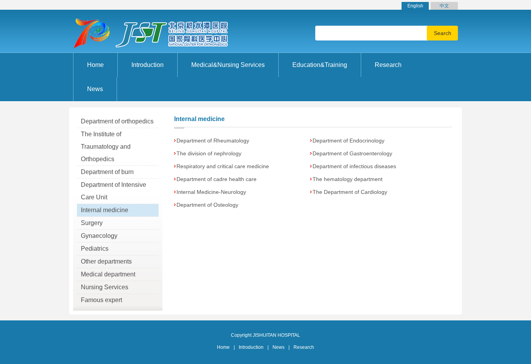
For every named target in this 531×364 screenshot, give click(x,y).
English (415, 6)
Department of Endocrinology (348, 140)
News (278, 347)
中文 (444, 6)
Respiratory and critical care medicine (222, 166)
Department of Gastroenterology (352, 153)
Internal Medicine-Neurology (211, 192)
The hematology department (348, 179)
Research (303, 347)
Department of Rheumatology (212, 140)
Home (95, 65)
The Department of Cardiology (350, 192)
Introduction (251, 347)
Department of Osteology (207, 205)
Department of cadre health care (216, 179)
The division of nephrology (208, 153)
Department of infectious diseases (354, 166)
